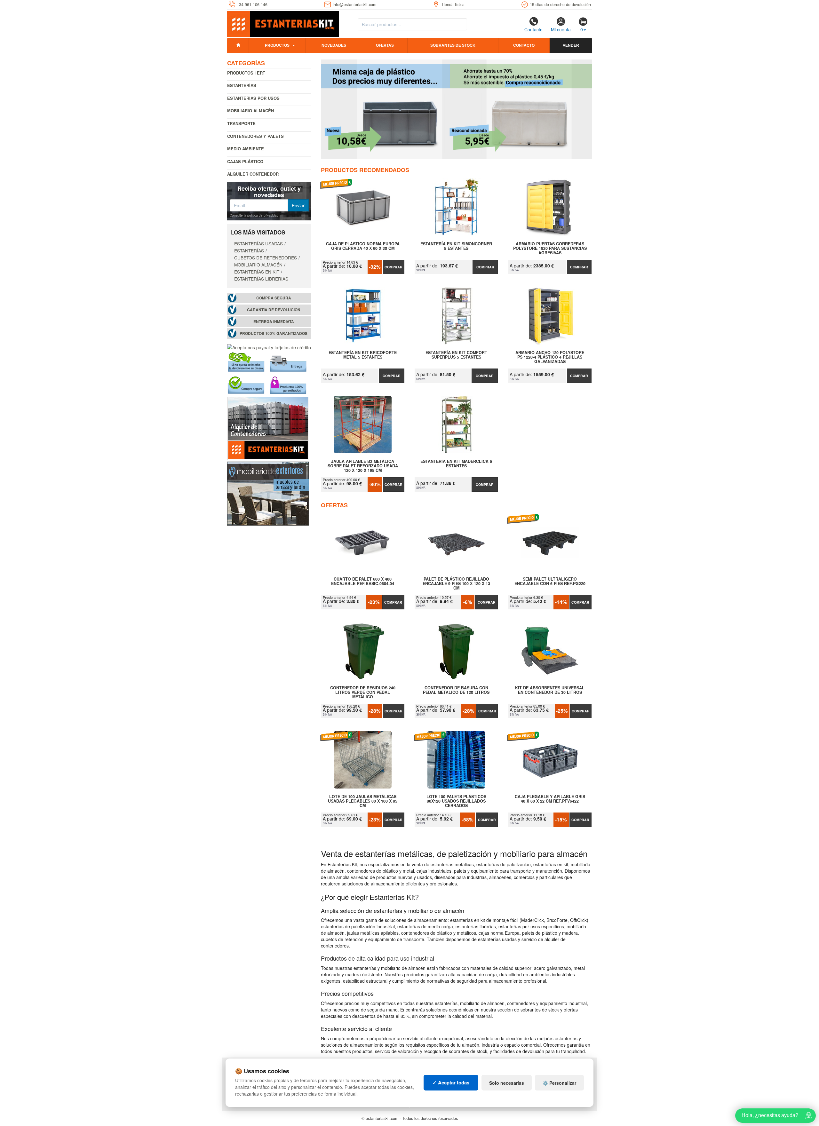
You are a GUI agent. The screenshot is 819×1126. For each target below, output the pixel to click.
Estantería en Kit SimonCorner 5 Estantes (456, 246)
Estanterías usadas (258, 243)
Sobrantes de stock (452, 45)
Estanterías (241, 85)
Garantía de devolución (273, 310)
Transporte (241, 123)
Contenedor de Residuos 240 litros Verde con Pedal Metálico (362, 692)
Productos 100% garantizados (273, 333)
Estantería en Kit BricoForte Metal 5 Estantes (363, 355)
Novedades (334, 45)
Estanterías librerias (261, 278)
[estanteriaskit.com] (283, 23)
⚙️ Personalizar (559, 1083)
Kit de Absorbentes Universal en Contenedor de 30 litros (549, 690)
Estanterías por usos (253, 98)
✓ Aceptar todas (451, 1082)
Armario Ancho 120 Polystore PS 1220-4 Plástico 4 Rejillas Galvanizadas (549, 357)
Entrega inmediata (273, 321)
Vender (571, 45)
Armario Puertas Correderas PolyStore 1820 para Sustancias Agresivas (549, 248)
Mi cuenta (561, 29)
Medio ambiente (245, 149)
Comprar (393, 267)
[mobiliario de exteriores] (268, 493)
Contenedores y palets (255, 136)
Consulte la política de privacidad (254, 215)
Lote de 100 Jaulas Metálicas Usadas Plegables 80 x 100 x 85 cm (362, 801)
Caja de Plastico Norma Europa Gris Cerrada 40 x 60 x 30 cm (363, 246)
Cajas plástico (245, 161)
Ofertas (385, 45)
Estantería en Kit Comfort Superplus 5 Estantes (456, 355)
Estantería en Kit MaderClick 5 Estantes (456, 464)
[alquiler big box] (268, 427)
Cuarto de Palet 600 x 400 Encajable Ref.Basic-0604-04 (362, 581)
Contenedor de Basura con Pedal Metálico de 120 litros (456, 690)
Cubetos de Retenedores (265, 257)
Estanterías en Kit (256, 271)
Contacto (533, 29)
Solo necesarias (506, 1083)
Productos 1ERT (246, 73)
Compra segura (273, 298)
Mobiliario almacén (250, 110)
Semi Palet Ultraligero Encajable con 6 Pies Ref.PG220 (549, 581)
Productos (277, 45)
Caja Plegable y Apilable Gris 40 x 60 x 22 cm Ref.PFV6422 (550, 799)
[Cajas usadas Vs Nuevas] (456, 109)
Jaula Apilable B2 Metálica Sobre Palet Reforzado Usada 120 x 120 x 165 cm (363, 465)
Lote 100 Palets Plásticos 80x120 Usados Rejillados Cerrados (456, 801)
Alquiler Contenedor (253, 174)
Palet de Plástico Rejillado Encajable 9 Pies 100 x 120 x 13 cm (456, 583)
